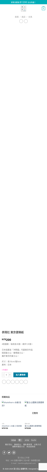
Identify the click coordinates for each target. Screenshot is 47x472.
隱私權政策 (27, 444)
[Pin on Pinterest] (21, 382)
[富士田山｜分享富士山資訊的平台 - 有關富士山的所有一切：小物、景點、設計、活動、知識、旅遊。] (23, 8)
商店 (23, 17)
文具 (30, 17)
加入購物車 (21, 374)
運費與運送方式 (18, 446)
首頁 (17, 17)
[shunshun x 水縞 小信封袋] (12, 411)
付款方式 (37, 444)
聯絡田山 (17, 444)
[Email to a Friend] (17, 382)
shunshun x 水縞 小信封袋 (12, 426)
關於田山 (8, 444)
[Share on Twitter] (13, 382)
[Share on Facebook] (8, 382)
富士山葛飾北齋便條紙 (33, 426)
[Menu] (3, 8)
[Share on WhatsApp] (4, 382)
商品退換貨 (31, 446)
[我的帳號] (39, 8)
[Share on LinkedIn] (26, 382)
